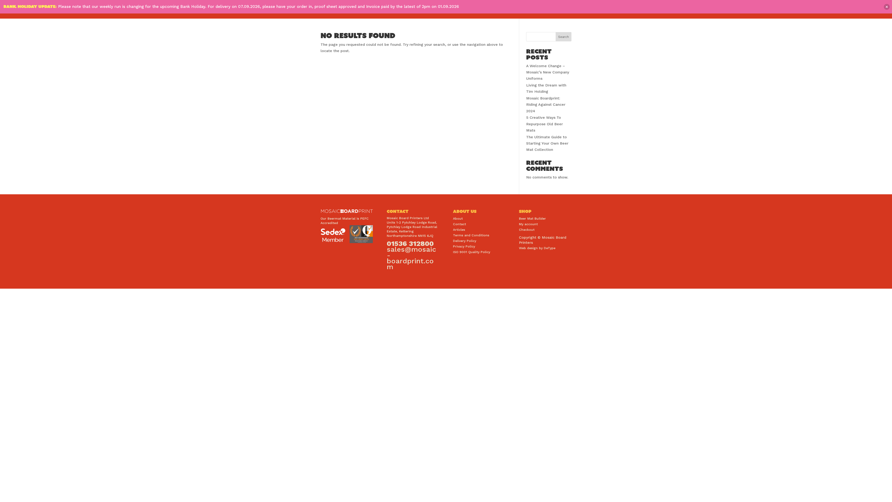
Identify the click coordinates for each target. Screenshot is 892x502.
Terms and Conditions (471, 235)
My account (528, 224)
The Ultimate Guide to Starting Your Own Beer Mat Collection (547, 143)
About (458, 218)
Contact (459, 224)
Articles (459, 229)
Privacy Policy (464, 246)
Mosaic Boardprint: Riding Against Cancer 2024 (545, 104)
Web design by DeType (537, 248)
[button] (887, 7)
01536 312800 (410, 243)
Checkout (527, 229)
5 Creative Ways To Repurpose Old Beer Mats (544, 123)
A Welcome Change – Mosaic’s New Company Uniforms (547, 72)
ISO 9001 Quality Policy (471, 252)
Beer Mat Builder (532, 218)
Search (563, 37)
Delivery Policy (464, 241)
